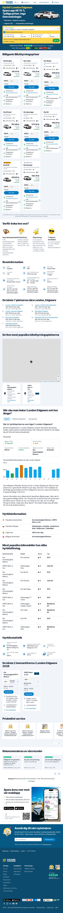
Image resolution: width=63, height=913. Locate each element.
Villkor (56, 907)
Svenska (26, 2)
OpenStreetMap (51, 381)
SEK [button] (15, 2)
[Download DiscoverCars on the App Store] (19, 808)
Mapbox (45, 381)
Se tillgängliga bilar (11, 401)
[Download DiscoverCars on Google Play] (9, 808)
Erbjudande (8, 692)
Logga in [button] (56, 2)
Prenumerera (49, 839)
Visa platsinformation (12, 93)
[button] (31, 362)
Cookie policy (50, 907)
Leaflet (40, 381)
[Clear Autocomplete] (57, 28)
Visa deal (11, 87)
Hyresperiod (33, 419)
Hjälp (34, 2)
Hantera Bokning (44, 2)
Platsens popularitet (19, 419)
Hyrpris (7, 419)
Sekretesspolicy (40, 907)
